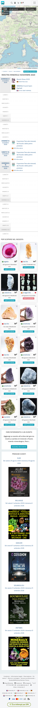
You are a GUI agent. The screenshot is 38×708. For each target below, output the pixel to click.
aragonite (27, 292)
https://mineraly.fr (19, 687)
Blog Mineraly (8, 683)
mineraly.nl (8, 695)
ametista (26, 323)
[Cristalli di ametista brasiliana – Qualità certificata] (28, 313)
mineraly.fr (11, 690)
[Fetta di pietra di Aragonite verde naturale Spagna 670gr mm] (28, 282)
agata (6, 261)
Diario (5, 71)
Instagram (27, 683)
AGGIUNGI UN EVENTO (19, 447)
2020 (10, 71)
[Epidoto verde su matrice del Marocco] (9, 406)
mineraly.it (19, 693)
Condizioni (7, 676)
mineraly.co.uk (24, 690)
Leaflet (19, 68)
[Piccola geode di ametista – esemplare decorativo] (9, 375)
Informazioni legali (16, 676)
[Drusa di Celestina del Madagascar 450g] (28, 375)
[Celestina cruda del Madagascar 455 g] (28, 406)
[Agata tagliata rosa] (9, 251)
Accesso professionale (28, 678)
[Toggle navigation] (34, 3)
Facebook (19, 683)
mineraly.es (31, 693)
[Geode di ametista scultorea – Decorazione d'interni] (28, 344)
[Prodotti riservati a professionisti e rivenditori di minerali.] (35, 293)
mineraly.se (31, 695)
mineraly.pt (20, 695)
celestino (7, 292)
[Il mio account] (15, 3)
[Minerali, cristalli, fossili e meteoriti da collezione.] (2, 3)
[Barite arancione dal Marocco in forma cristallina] (28, 251)
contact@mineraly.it (23, 685)
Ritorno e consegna (13, 678)
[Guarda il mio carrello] (18, 3)
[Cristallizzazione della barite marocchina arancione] (9, 313)
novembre (17, 71)
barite (25, 261)
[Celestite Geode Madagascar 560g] (9, 282)
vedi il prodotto (9, 269)
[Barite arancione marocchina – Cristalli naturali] (9, 344)
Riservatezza (27, 676)
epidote (7, 417)
